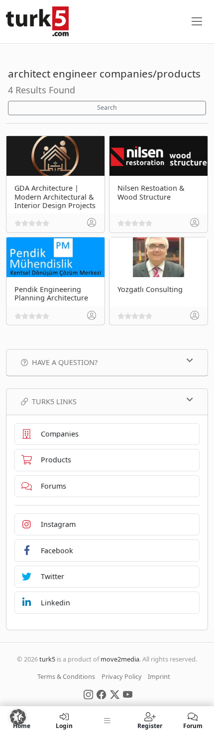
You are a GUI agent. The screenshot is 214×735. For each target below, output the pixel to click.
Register (149, 725)
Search (107, 107)
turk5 (47, 659)
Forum (193, 725)
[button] (18, 717)
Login (64, 725)
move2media (120, 659)
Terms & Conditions (66, 676)
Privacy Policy (122, 676)
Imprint (159, 676)
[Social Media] (88, 693)
